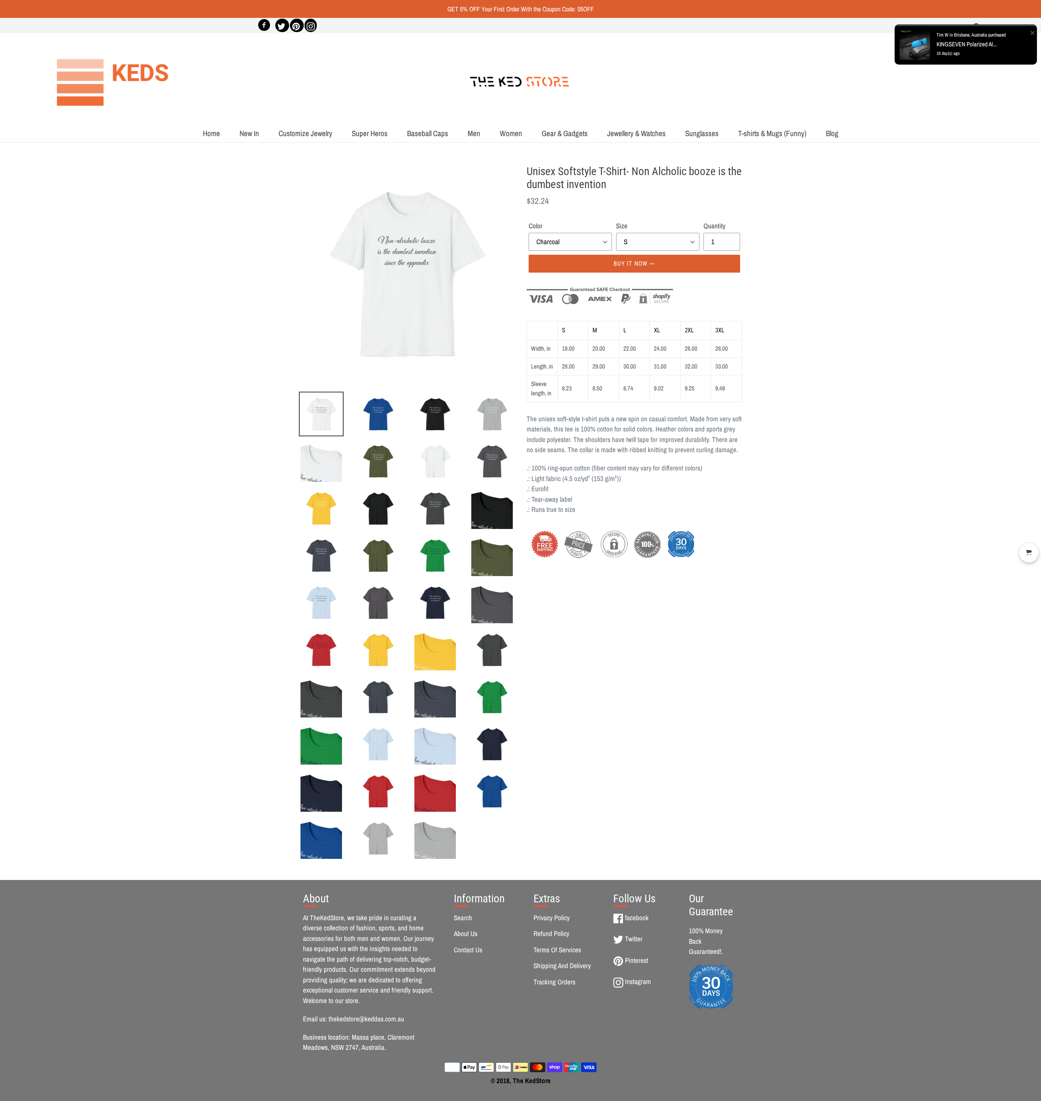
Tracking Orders (554, 981)
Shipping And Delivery (562, 965)
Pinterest (636, 960)
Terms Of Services (557, 949)
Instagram (638, 981)
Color (535, 225)
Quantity (714, 225)
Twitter (633, 938)
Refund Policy (551, 933)
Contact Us (468, 949)
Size (621, 225)
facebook (637, 917)
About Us (465, 933)
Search (463, 917)
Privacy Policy (552, 917)
